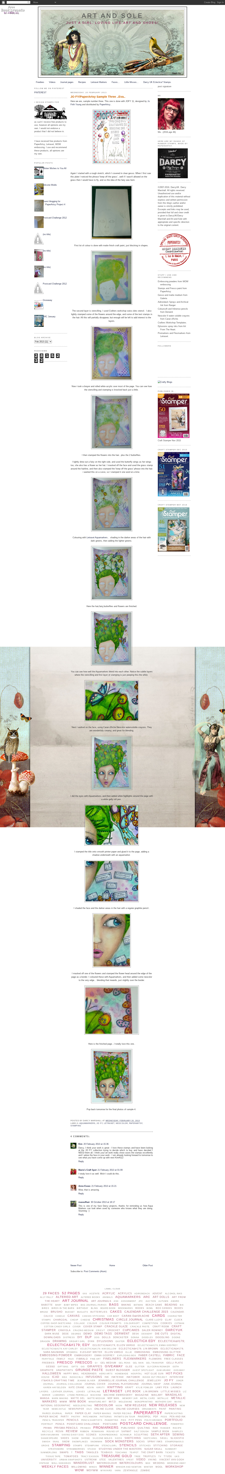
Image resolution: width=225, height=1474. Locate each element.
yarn (118, 1470)
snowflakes (80, 1442)
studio (91, 1449)
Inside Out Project (154, 1377)
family (61, 1359)
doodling (162, 1337)
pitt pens (135, 1420)
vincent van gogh (171, 1459)
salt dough (141, 1431)
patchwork (90, 1417)
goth (176, 1367)
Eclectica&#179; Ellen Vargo (114, 1345)
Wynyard (106, 1470)
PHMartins (111, 1420)
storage (176, 1445)
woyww (92, 1470)
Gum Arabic (164, 1370)
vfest (130, 1460)
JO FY (100, 1123)
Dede (65, 1334)
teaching (121, 1452)
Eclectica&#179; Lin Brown (138, 1348)
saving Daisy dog (73, 1435)
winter (148, 1467)
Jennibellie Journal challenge (121, 1380)
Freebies (40, 82)
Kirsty (101, 1387)
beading (171, 1304)
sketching (133, 1438)
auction (151, 1301)
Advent (158, 1293)
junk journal (172, 1384)
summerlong (49, 1452)
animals (108, 1297)
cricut (100, 1330)
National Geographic (55, 1405)
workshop (174, 1466)
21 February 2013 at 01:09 (110, 1170)
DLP (88, 1337)
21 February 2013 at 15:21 (103, 1186)
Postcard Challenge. (144, 1423)
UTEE (102, 1459)
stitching (160, 1445)
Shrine (85, 1438)
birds (45, 1308)
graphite (47, 1370)
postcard (110, 1424)
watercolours (131, 1463)
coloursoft (132, 1323)
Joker (179, 1380)
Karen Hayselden (54, 1387)
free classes (173, 1359)
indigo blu (76, 1377)
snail (56, 1442)
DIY (80, 1337)
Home (112, 1265)
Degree (76, 1334)
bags (114, 1304)
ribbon (84, 1431)
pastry (75, 1417)
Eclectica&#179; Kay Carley (60, 1349)
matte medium (96, 1398)
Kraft (129, 1387)
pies (123, 1420)
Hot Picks (174, 1373)
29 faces (51, 1293)
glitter (140, 1367)
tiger (181, 1452)
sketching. (150, 1438)
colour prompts (110, 1323)
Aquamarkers (87, 1123)
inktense (117, 1377)
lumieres (59, 1395)
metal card (147, 1398)
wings (93, 1467)
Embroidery (83, 1355)
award (175, 1301)
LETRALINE (94, 1391)
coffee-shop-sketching (56, 1323)
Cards (158, 1315)
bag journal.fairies (94, 1305)
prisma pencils (66, 1427)
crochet (113, 1330)
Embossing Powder (56, 1355)
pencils (73, 1420)
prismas (85, 1428)
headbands (89, 1373)
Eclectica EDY (141, 1341)
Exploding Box (126, 1355)
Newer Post (76, 1265)
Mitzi (112, 1401)
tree (137, 1456)
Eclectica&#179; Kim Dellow (98, 1349)
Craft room (161, 1326)
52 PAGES (71, 1293)
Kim (80, 1144)
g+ (96, 1363)
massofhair (84, 1202)
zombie (145, 1470)
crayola (64, 1330)
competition (150, 1323)
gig (83, 1367)
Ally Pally (46, 1297)
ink (107, 1377)
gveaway (179, 1370)
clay (168, 1319)
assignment (128, 1301)
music (178, 1402)
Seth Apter (160, 1434)
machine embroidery (118, 1395)
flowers (155, 1358)
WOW (79, 1470)
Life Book (133, 1391)
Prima (47, 1428)
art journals (101, 1301)
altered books (90, 1297)
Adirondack (142, 1293)
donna (135, 1337)
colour (92, 1323)
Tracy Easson (90, 1456)
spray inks (155, 1441)
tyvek (168, 1456)
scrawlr (126, 1435)
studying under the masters (120, 1449)
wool (159, 1467)
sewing (178, 1434)
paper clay (83, 1413)
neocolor (122, 1123)
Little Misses (171, 1391)
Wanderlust (83, 1463)
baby (58, 1305)
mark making (60, 1398)
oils (89, 1409)
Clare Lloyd (154, 1320)
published (128, 1428)
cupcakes (131, 1330)
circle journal (129, 1319)
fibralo (82, 1358)
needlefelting (82, 1405)
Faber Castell (150, 1355)
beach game (154, 1305)
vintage (44, 1463)
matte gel (78, 1398)
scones (91, 1434)
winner (106, 1466)
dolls (106, 1337)
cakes (116, 1311)
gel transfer (155, 1363)
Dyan (91, 1341)
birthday (82, 1308)
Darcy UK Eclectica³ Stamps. (157, 82)
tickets (170, 1452)
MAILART (157, 1395)
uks (177, 1456)
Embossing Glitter (167, 1352)
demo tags (103, 1333)
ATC (141, 1301)
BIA (182, 1305)
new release (136, 1405)
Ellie (129, 1352)
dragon (45, 1341)
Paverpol (144, 1416)
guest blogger (118, 1370)
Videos (52, 82)
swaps (64, 1452)
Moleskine (125, 1402)
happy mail (71, 1373)
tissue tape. (53, 1456)
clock (178, 1320)
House (45, 1377)
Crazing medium (83, 1330)
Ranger (165, 1428)
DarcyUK (174, 1330)
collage (79, 1323)
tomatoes (71, 1456)
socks (140, 1441)
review (72, 1431)
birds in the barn (63, 1308)
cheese (85, 1320)
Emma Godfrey (105, 1355)
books (139, 1308)
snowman (96, 1442)
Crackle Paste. (140, 1326)
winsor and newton (128, 1467)
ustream (91, 1459)
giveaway (114, 1366)
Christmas (103, 1319)
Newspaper (76, 1409)
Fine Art (95, 1359)
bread (44, 1312)
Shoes (65, 1438)
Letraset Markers (99, 82)
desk (135, 1334)
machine (95, 1395)
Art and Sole (112, 15)
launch (176, 1387)
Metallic (163, 1398)
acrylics (125, 1293)
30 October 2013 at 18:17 (103, 1202)
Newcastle (59, 1409)
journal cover (94, 1384)
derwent (122, 1333)
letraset (109, 1123)
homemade (121, 1374)
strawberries (76, 1449)
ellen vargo (114, 1352)
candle (60, 1316)
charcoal (60, 1319)
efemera (72, 1352)
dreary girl (77, 1341)
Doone (176, 1337)
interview (177, 1377)
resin (59, 1431)
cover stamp (92, 1326)
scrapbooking (108, 1435)
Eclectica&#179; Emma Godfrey (158, 1345)
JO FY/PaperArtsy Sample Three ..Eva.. (97, 96)
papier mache (48, 1416)
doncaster (120, 1337)
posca (60, 1424)
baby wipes (71, 1305)
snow (66, 1441)
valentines (116, 1459)
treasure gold (116, 1456)
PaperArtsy (105, 104)
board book (108, 1308)
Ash (116, 1301)
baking (126, 1304)
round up (113, 1431)
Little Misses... (131, 82)
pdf (155, 1416)
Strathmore (56, 1449)
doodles (147, 1337)
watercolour (107, 1463)
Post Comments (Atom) (95, 1271)
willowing (79, 1466)
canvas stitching (93, 1316)
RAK (155, 1428)
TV (159, 1456)
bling (94, 1308)
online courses (128, 1409)
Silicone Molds (50, 185)
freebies (48, 1363)
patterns (106, 1417)
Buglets (82, 1312)
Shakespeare (49, 1438)
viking (152, 1459)
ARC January (49, 316)
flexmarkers (135, 1358)
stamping (75, 1126)
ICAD (55, 1377)
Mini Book (78, 1401)
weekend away (176, 1463)
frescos (83, 1362)
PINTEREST (40, 92)
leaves (80, 1391)
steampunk (92, 1445)
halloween (51, 1373)
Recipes (82, 82)
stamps (77, 1445)
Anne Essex (84, 1186)
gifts (74, 1367)
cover (77, 1326)
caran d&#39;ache (136, 1315)
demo (88, 1333)
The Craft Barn (152, 1452)
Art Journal (75, 1300)
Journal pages (66, 82)
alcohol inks (173, 1293)
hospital (136, 1374)
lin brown (150, 1391)
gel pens (124, 1363)
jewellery (154, 1380)
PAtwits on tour (124, 1417)
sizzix (118, 1438)
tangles (92, 1452)
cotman (179, 1323)
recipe (177, 1428)
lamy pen (162, 1387)
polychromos (153, 1420)
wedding (159, 1463)
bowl (150, 1308)
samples (177, 1431)
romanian (98, 1431)
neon (119, 1405)
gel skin (138, 1363)
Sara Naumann (50, 1435)
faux (71, 1359)
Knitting (115, 1387)
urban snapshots (70, 1460)
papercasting (174, 1413)
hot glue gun (154, 1373)
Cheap (74, 1320)
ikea (64, 1377)
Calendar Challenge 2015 (146, 1311)
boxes (178, 1308)
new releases (163, 1405)
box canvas (164, 1308)
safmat (126, 1431)
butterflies (98, 1312)
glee (129, 1366)
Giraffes (94, 1366)
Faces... (116, 82)
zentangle (130, 1470)
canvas (74, 1315)
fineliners (112, 1358)
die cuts (161, 1333)
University (49, 1459)
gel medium (108, 1363)
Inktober (133, 1377)
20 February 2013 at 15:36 (96, 1144)
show (75, 1438)
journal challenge (69, 1384)
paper (69, 1413)
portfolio (174, 1419)
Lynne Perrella (77, 1395)
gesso (50, 1366)
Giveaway (47, 300)
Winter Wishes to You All (54, 168)
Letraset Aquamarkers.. (98, 537)
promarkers (105, 1427)
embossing (142, 1352)
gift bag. (63, 1367)
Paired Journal (52, 1413)
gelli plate (174, 1362)
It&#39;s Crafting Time (57, 1380)
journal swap (151, 1384)
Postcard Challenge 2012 (55, 218)
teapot (134, 1452)
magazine (142, 1395)
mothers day (163, 1402)
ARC (146, 1297)
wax (148, 1463)
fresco (65, 1362)
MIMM (63, 1401)
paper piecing (122, 1413)
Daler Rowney (152, 1330)
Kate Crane (76, 1387)
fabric (169, 1355)
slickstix (177, 1438)
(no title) (47, 234)
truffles (149, 1456)
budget (70, 1312)
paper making (102, 1413)
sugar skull (153, 1449)
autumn (163, 1301)
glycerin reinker (158, 1367)
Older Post (148, 1265)
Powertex (177, 1424)
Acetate (94, 1293)
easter (120, 1341)
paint (162, 1409)
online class (103, 1409)
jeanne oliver (86, 1380)
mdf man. (114, 1398)
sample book (160, 1431)
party (65, 1416)
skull (164, 1438)
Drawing (60, 1341)
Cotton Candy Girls (57, 1326)
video (140, 1459)
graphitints (64, 1370)
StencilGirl (109, 1445)
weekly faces (55, 1466)
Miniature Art (97, 1402)
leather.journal (63, 1391)
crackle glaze (116, 1326)
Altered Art (67, 1297)
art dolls (161, 1297)
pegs (164, 1417)
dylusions (105, 1341)
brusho (57, 1311)
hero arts (105, 1374)
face (181, 1355)
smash (46, 1442)
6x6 (85, 1293)
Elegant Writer (91, 1352)
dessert (146, 1334)
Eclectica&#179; (171, 1341)
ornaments (149, 1409)
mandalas (173, 1394)
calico (48, 1316)
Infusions (94, 1377)
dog (96, 1337)
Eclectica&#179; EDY (68, 1345)
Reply (81, 1161)
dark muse (52, 1334)
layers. (44, 1391)
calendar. (178, 1312)
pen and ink (178, 1416)
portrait (47, 1424)
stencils (128, 1445)
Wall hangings (61, 1463)
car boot (113, 1316)
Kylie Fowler (144, 1387)
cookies (166, 1323)
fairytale (48, 1359)
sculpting (141, 1434)
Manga (44, 1398)
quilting (144, 1428)
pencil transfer (53, 1420)
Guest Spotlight (143, 1370)
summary (171, 1449)
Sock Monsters (119, 1441)
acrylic (108, 1293)
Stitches (145, 1445)
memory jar (130, 1398)
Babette (47, 1305)
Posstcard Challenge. (83, 1424)
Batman (138, 1305)
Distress (69, 1337)
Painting (175, 1409)
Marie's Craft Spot (87, 1170)
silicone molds (102, 1438)
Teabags (107, 1452)
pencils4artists (91, 1420)
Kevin (90, 1387)
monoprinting (144, 1402)
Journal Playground (123, 1384)
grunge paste (89, 1370)
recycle (47, 1431)
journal (48, 1384)
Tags (79, 1452)
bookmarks (125, 1308)
